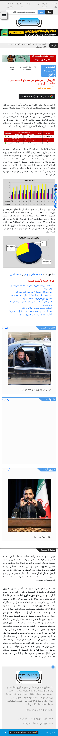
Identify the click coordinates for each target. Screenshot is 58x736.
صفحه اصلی (15, 274)
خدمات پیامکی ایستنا (43, 723)
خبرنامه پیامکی (9, 5)
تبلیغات (27, 723)
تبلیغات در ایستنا (42, 5)
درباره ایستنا (35, 718)
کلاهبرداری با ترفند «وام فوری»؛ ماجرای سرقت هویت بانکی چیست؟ (27, 46)
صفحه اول (54, 5)
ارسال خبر (22, 718)
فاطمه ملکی (36, 274)
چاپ (25, 274)
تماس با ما (20, 5)
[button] (29, 732)
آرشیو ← (6, 328)
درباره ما (29, 5)
